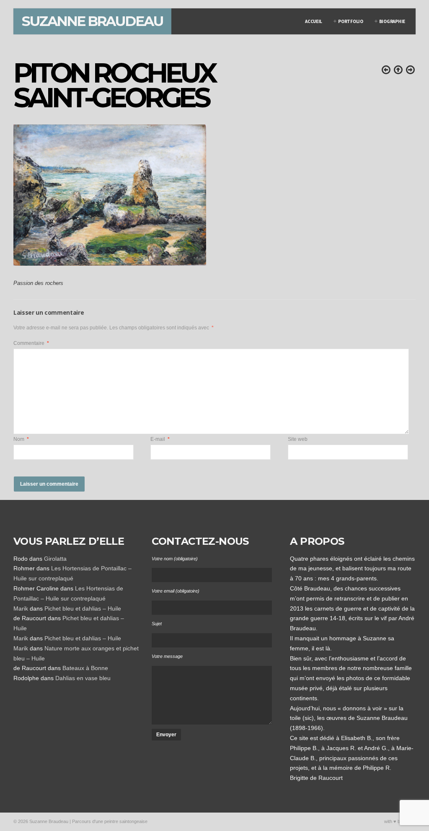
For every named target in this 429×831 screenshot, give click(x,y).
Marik (20, 608)
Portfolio (350, 21)
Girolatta (55, 558)
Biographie (392, 21)
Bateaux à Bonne (85, 668)
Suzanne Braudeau (92, 21)
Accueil (313, 21)
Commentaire (31, 343)
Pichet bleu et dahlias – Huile (82, 608)
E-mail (160, 439)
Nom (21, 439)
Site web (298, 439)
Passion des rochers (38, 283)
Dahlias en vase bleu (83, 678)
